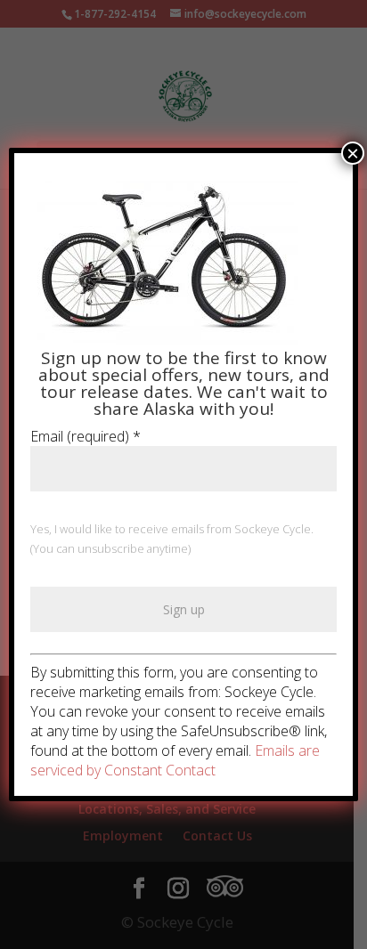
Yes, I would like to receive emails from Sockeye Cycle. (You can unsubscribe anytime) (172, 538)
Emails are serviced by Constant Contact (175, 760)
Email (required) (85, 436)
